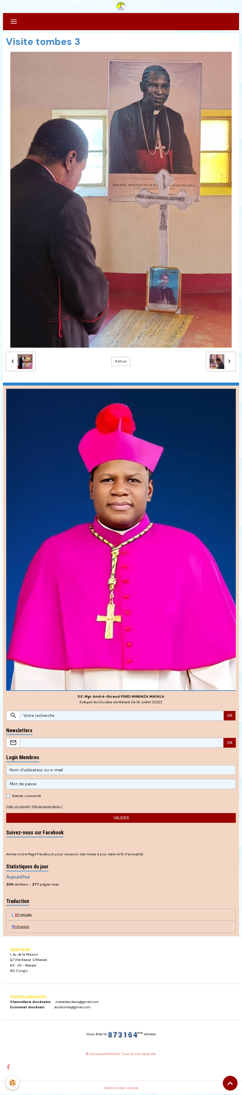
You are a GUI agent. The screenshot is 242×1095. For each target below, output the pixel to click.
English (23, 926)
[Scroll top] (230, 1083)
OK (230, 715)
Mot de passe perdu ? (47, 806)
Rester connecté (26, 796)
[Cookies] (12, 1082)
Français (24, 914)
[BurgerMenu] (13, 21)
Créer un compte (18, 806)
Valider (121, 817)
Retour (121, 361)
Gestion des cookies (121, 1088)
